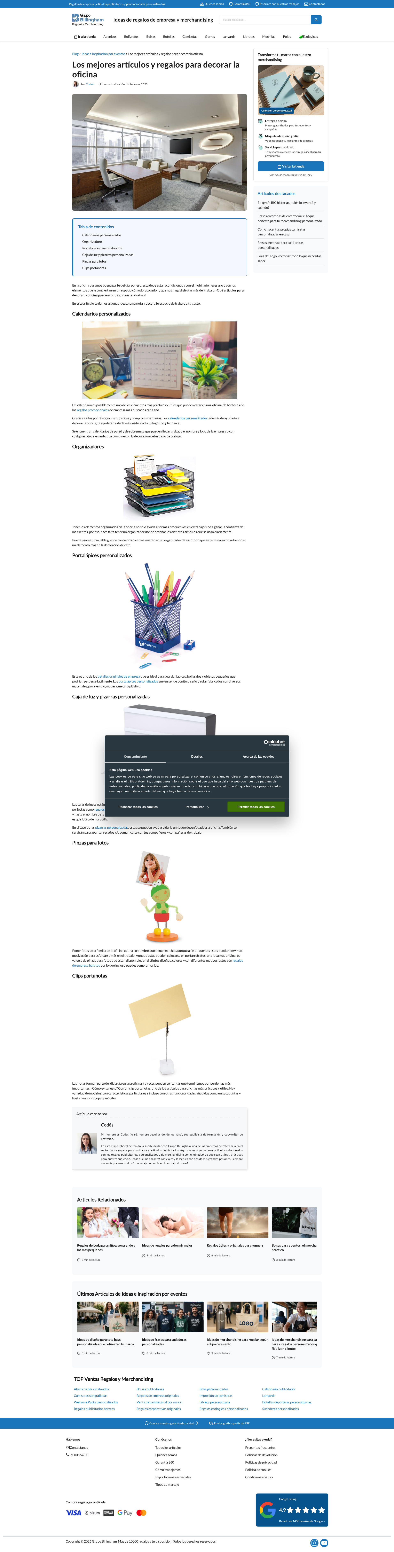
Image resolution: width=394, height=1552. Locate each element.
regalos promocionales (93, 410)
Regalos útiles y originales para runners (235, 1245)
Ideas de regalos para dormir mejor (167, 1245)
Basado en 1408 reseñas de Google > (302, 1521)
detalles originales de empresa (119, 676)
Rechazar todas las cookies (138, 807)
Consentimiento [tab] (135, 756)
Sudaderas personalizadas (280, 1409)
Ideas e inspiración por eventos (103, 54)
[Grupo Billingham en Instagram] (314, 1543)
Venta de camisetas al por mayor (159, 1402)
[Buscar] (316, 19)
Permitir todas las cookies (256, 807)
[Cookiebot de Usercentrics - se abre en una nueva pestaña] (267, 743)
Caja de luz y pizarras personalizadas (107, 255)
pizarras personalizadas (111, 827)
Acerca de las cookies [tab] (258, 756)
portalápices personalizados (138, 681)
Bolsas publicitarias (150, 1389)
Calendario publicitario (278, 1389)
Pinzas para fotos (94, 261)
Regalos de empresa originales (158, 1395)
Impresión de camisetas (216, 1395)
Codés (90, 84)
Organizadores (92, 241)
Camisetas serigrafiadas (90, 1395)
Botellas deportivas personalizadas (286, 1402)
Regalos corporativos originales (159, 1409)
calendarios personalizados (187, 418)
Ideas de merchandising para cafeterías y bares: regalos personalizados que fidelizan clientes (301, 1343)
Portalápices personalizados (102, 248)
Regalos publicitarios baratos (94, 1409)
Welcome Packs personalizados (96, 1402)
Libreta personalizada (214, 1402)
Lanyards (268, 1395)
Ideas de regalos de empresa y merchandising (163, 20)
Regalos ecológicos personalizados (223, 1409)
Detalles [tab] (197, 756)
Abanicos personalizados (91, 1389)
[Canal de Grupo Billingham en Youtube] (324, 1543)
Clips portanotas (94, 268)
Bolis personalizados (213, 1389)
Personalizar (195, 807)
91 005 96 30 (79, 1455)
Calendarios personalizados (101, 235)
